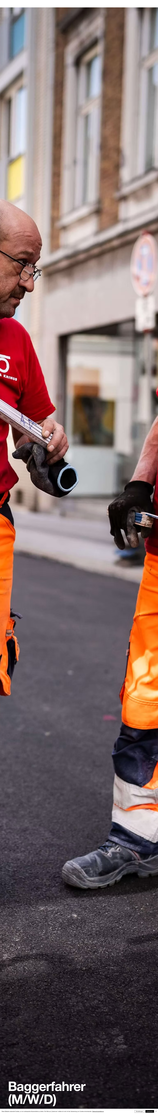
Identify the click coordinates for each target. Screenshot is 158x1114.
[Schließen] (156, 1111)
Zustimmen (150, 1111)
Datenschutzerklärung (98, 1111)
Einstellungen (139, 1111)
